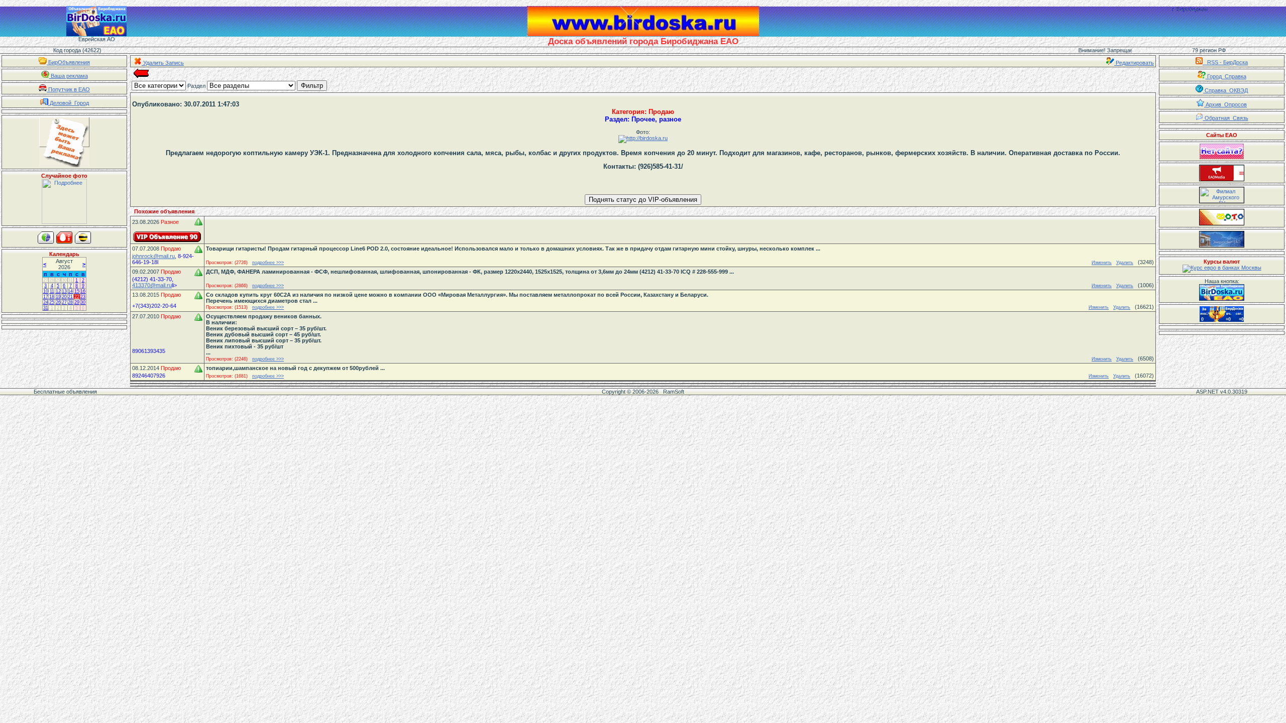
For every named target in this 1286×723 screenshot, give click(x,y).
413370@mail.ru (152, 285)
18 (51, 296)
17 (45, 296)
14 (70, 291)
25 (51, 302)
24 (45, 302)
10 (45, 291)
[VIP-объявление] (167, 236)
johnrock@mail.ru (153, 256)
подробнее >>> (268, 262)
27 (45, 280)
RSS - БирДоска (1225, 62)
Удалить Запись (163, 63)
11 (52, 291)
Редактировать (1134, 63)
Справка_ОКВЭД (1225, 90)
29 (58, 280)
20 (64, 296)
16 (82, 291)
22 (76, 296)
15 (76, 291)
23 (82, 296)
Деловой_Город (68, 103)
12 (58, 291)
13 (64, 291)
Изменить (1102, 262)
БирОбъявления (68, 62)
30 (64, 280)
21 (70, 296)
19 (58, 296)
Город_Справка (1226, 76)
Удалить (1124, 262)
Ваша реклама (68, 76)
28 (51, 280)
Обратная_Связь (1225, 118)
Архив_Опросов (1225, 104)
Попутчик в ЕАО (68, 89)
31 (70, 280)
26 (58, 302)
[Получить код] (1221, 292)
